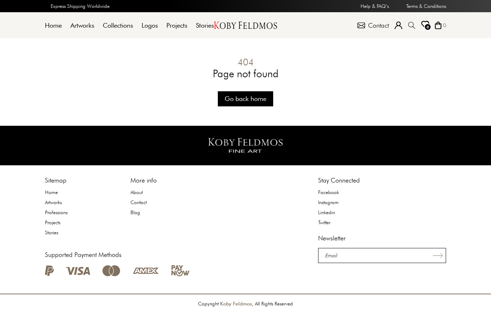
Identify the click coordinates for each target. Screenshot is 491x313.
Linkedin (326, 212)
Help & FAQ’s (375, 6)
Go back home (245, 98)
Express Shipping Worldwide (80, 6)
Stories (205, 25)
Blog (135, 212)
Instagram (328, 202)
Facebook (328, 192)
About (136, 192)
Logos (150, 25)
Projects (176, 25)
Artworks (82, 25)
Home (53, 25)
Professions (56, 212)
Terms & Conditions (426, 6)
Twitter (324, 222)
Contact (138, 202)
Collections (118, 25)
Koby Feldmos (236, 304)
